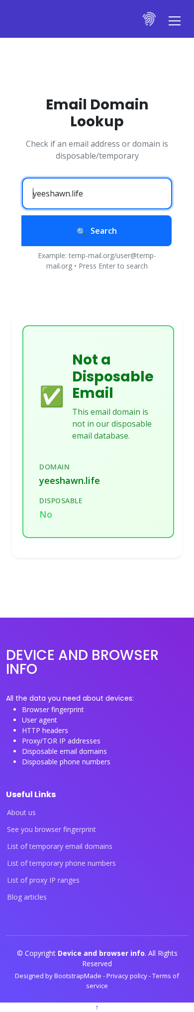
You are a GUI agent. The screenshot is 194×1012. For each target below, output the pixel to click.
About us (21, 812)
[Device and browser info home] (150, 19)
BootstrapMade (78, 975)
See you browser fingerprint (51, 829)
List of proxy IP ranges (43, 880)
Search (104, 230)
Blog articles (27, 897)
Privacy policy (127, 975)
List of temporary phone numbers (61, 863)
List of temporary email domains (59, 846)
